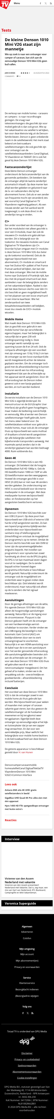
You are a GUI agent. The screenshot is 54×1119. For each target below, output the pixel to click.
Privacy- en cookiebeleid (27, 1059)
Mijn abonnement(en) (27, 960)
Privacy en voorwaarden (27, 967)
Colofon (27, 938)
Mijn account (27, 954)
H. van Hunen (26, 752)
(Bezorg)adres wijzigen (27, 995)
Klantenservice (27, 983)
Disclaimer (27, 1053)
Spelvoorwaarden (27, 1065)
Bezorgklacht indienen (27, 989)
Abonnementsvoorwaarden (27, 1071)
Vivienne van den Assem (19, 878)
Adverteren (27, 931)
